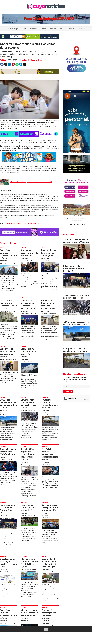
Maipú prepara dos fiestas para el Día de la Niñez (29, 561)
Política (43, 29)
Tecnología (3, 556)
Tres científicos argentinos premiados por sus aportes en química (28, 454)
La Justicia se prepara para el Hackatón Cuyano (8, 303)
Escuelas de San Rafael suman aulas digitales (48, 253)
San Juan (36, 223)
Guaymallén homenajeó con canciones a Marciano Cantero (49, 615)
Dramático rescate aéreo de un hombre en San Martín (8, 403)
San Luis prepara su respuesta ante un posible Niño (50, 507)
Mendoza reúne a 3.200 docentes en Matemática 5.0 (29, 613)
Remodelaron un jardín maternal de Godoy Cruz (29, 253)
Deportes (52, 29)
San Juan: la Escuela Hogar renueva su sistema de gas (48, 304)
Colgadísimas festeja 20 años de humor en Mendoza (76, 240)
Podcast (71, 29)
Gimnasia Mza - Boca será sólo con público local (29, 402)
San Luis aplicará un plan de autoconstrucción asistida (8, 254)
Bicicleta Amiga (12, 29)
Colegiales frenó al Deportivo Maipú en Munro (8, 451)
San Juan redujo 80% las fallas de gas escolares (7, 351)
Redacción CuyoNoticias (32, 60)
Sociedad (24, 29)
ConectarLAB (10, 223)
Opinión (44, 556)
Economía (33, 29)
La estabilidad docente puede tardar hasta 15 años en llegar (49, 563)
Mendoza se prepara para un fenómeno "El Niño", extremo (28, 304)
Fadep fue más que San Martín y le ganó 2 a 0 (28, 507)
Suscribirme (68, 391)
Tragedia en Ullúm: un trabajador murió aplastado (50, 403)
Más (60, 29)
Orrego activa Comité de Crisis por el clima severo (28, 352)
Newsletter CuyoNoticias (74, 374)
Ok (46, 629)
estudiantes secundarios (24, 223)
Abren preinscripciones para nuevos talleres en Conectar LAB (31, 182)
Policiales (3, 397)
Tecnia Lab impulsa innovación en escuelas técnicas (50, 453)
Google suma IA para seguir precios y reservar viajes (8, 563)
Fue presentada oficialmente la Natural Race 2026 (7, 509)
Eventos (82, 29)
